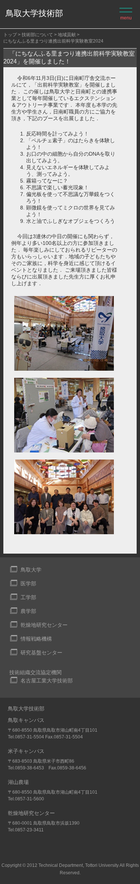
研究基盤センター (41, 653)
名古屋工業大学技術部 (47, 681)
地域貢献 (67, 34)
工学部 (28, 597)
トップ (10, 34)
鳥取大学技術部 (34, 13)
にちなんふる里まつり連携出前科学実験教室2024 (53, 41)
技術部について (37, 34)
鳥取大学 (31, 570)
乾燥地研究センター (44, 625)
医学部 (28, 583)
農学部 (28, 611)
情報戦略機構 (36, 639)
